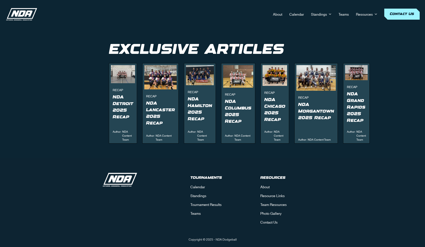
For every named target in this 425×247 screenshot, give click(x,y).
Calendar (296, 14)
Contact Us (402, 14)
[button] (321, 14)
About (277, 14)
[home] (21, 14)
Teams (343, 14)
